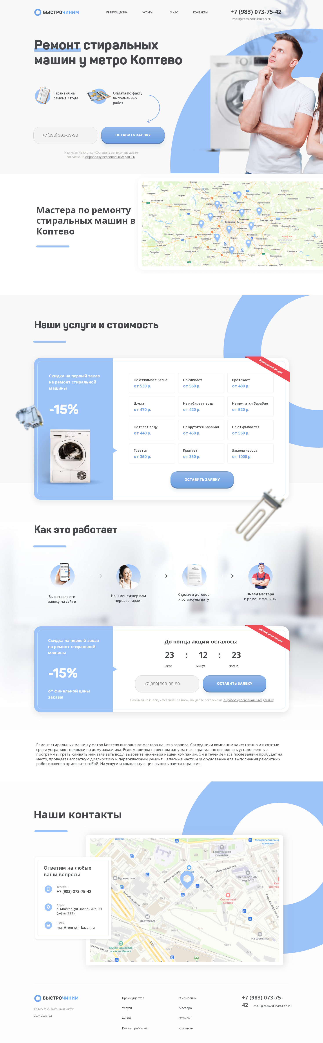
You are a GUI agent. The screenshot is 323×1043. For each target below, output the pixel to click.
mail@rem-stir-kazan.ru (251, 18)
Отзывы (185, 1018)
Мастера (185, 1008)
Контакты (200, 12)
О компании (187, 998)
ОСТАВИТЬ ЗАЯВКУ (133, 135)
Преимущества (117, 12)
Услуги (147, 12)
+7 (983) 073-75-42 (255, 11)
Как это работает (135, 1028)
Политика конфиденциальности (54, 1009)
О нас (174, 12)
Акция (126, 1018)
